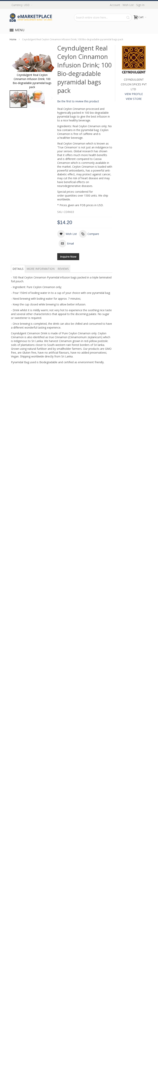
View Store (134, 99)
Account (115, 5)
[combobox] (103, 17)
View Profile (134, 94)
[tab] (18, 269)
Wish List (128, 5)
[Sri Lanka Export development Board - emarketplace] (31, 17)
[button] (36, 99)
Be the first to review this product (78, 101)
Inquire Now (68, 256)
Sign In (140, 5)
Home (13, 39)
